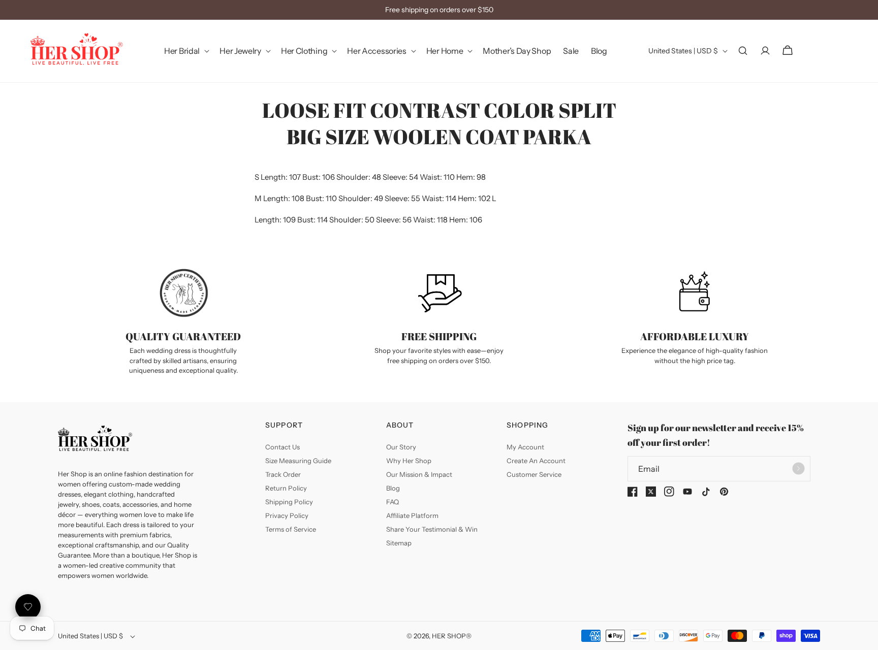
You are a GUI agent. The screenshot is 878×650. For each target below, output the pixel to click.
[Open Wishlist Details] (28, 607)
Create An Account (536, 461)
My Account (525, 447)
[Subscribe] (799, 468)
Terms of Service (290, 529)
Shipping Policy (289, 502)
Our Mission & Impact (419, 474)
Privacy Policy (286, 515)
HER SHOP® (452, 636)
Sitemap (399, 543)
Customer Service (534, 474)
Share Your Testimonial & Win (432, 529)
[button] (185, 51)
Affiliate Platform (412, 515)
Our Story (401, 447)
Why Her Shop (408, 461)
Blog (393, 488)
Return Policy (286, 488)
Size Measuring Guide (298, 461)
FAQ (392, 502)
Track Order (283, 474)
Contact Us (282, 447)
